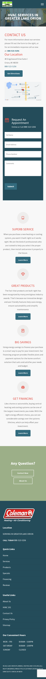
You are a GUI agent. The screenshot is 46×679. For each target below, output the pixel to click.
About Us (7, 601)
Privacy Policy (9, 619)
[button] (42, 4)
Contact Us (8, 613)
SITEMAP (29, 669)
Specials (6, 573)
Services (6, 561)
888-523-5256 (20, 540)
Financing (7, 579)
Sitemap (6, 625)
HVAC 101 (7, 607)
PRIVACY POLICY (20, 669)
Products (7, 567)
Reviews (6, 585)
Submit (10, 186)
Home (5, 555)
